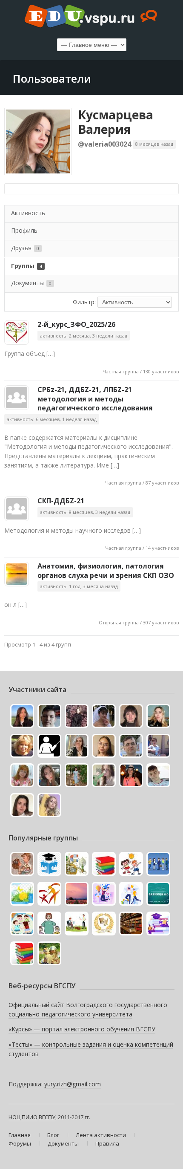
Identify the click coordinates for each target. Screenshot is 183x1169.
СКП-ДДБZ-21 (60, 500)
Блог (53, 1135)
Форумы (20, 1143)
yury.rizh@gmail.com (72, 1084)
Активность (28, 213)
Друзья (25, 248)
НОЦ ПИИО (23, 1117)
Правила (107, 1143)
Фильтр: (84, 302)
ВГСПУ (47, 1117)
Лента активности (101, 1135)
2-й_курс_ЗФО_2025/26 (76, 324)
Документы (31, 283)
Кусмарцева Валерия (115, 122)
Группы (26, 266)
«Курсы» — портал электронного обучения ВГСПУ (82, 1029)
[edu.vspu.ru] (91, 17)
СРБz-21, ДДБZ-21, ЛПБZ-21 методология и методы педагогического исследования (95, 399)
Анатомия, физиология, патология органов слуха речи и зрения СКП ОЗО (105, 570)
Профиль (24, 230)
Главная (20, 1135)
